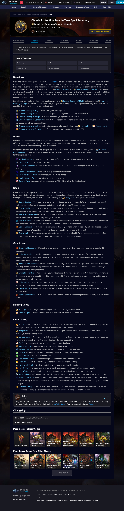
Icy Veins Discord (60, 404)
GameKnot (96, 500)
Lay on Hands (24, 288)
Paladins (55, 82)
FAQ (55, 494)
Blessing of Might (62, 89)
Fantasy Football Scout (84, 500)
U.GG (42, 500)
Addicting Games (63, 500)
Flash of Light (101, 126)
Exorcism (22, 362)
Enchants (94, 41)
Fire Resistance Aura (27, 178)
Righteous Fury (25, 346)
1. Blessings (21, 63)
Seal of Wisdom (25, 221)
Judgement (70, 198)
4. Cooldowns (21, 68)
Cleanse (22, 352)
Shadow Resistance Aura (29, 172)
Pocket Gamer (73, 500)
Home (14, 14)
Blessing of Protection (28, 264)
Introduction (19, 41)
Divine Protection (26, 254)
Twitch (91, 404)
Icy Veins (15, 495)
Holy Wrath (23, 371)
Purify (21, 343)
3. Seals (82, 63)
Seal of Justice (25, 202)
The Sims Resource (50, 500)
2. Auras (51, 63)
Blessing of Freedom (27, 248)
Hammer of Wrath (26, 365)
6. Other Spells (84, 68)
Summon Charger (26, 387)
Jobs (74, 494)
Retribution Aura (25, 159)
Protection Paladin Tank (40, 14)
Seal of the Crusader (27, 208)
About (38, 494)
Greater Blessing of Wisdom (30, 114)
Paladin (29, 14)
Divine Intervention (26, 273)
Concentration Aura (27, 165)
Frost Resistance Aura (28, 175)
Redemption (24, 374)
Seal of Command (26, 227)
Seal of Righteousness (28, 214)
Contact (44, 494)
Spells (35, 41)
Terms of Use (67, 494)
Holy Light (85, 126)
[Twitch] (41, 32)
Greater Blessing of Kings (29, 117)
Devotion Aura (25, 162)
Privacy (60, 494)
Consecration (24, 337)
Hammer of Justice (26, 359)
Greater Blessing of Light (29, 126)
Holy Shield (23, 324)
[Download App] (21, 2)
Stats (79, 41)
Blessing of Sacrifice (27, 295)
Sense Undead (25, 349)
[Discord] (44, 32)
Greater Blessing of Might (86, 89)
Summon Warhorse (26, 377)
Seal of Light (24, 233)
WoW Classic (21, 14)
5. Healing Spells (53, 68)
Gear (109, 41)
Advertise (50, 494)
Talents (49, 41)
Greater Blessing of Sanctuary (31, 120)
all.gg (38, 500)
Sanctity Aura (24, 181)
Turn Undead (24, 356)
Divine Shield (24, 282)
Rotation (65, 41)
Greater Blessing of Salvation (31, 129)
